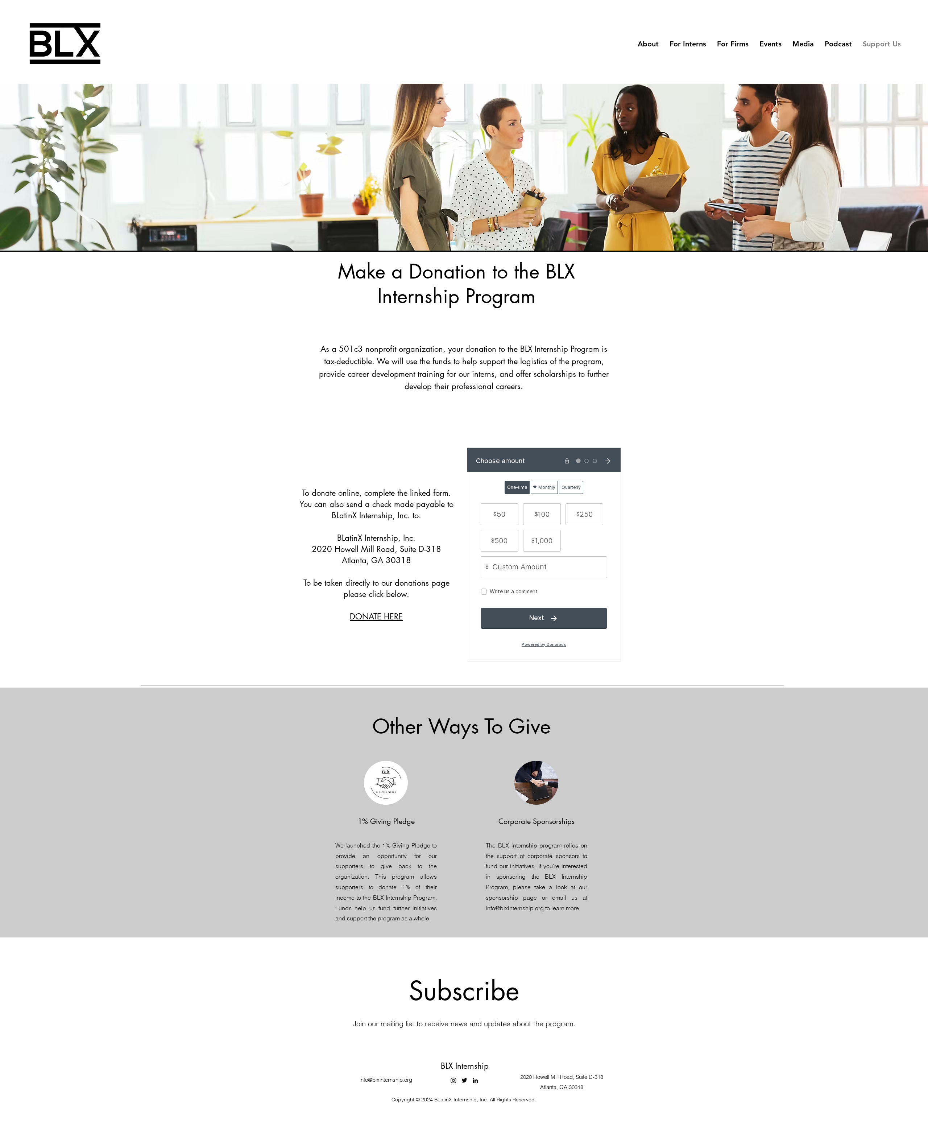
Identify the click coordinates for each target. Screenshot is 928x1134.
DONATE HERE (376, 616)
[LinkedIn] (475, 1080)
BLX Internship (465, 1066)
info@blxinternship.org (386, 1079)
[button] (648, 44)
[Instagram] (453, 1080)
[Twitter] (464, 1080)
